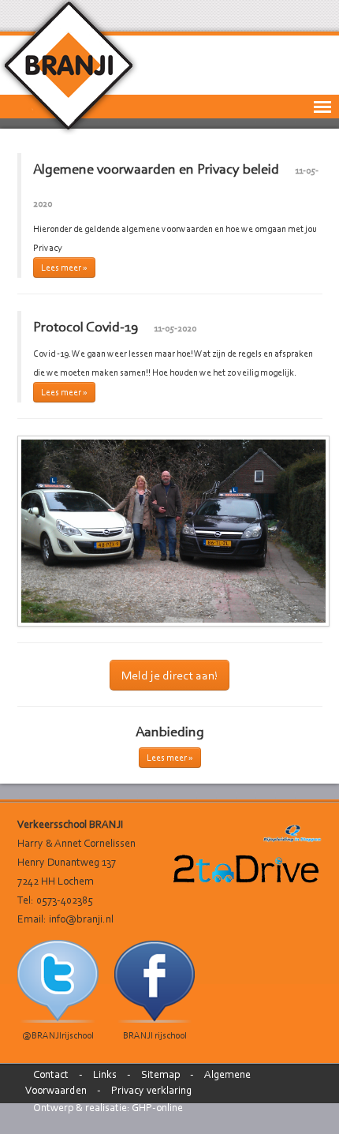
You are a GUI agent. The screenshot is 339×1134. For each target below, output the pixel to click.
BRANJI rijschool (155, 1035)
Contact (51, 1074)
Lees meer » (64, 267)
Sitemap (160, 1074)
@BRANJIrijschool (58, 1035)
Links (105, 1074)
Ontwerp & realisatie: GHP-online (108, 1107)
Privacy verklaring (151, 1090)
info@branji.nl (81, 919)
